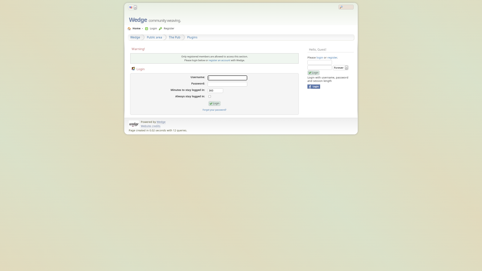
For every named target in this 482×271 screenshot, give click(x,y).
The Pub (174, 37)
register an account (219, 60)
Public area (154, 37)
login (320, 57)
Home (136, 28)
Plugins (192, 37)
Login (153, 28)
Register (169, 28)
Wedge (138, 20)
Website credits (150, 126)
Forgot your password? (214, 109)
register (332, 57)
